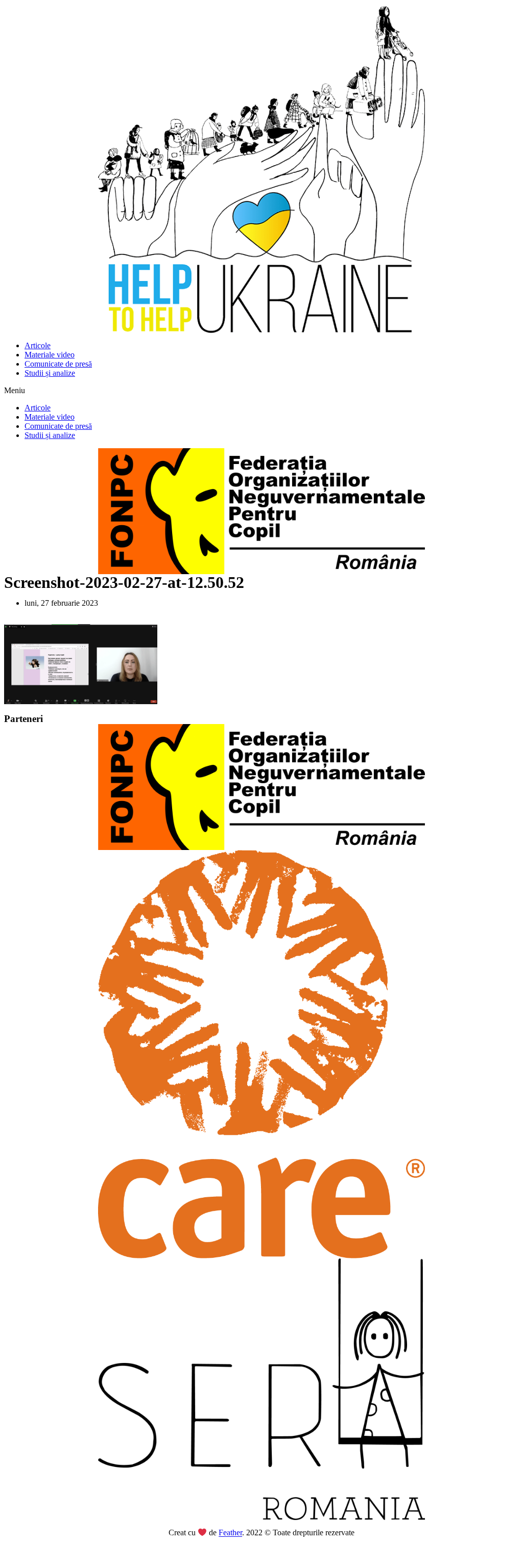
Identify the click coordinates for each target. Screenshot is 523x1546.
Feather (230, 1533)
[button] (261, 390)
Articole (38, 345)
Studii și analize (50, 373)
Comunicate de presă (58, 363)
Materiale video (50, 354)
